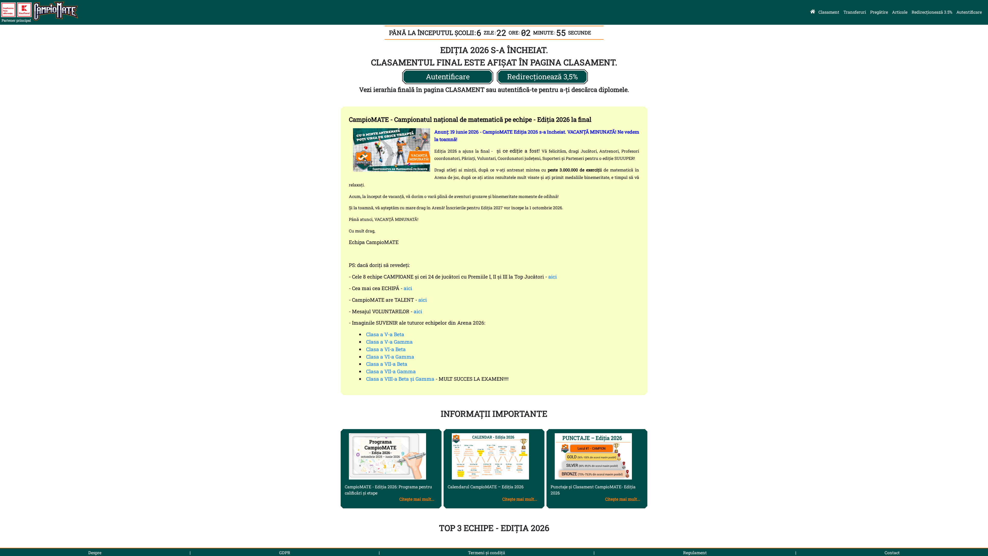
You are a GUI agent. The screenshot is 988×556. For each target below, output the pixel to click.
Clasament (828, 12)
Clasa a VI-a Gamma (390, 356)
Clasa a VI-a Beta (386, 349)
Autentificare (969, 12)
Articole (899, 12)
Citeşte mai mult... (416, 499)
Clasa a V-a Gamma (389, 341)
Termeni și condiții (486, 552)
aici (552, 276)
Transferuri (854, 12)
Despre (94, 552)
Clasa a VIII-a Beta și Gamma (400, 379)
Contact (892, 552)
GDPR (284, 552)
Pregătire (879, 12)
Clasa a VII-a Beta (386, 364)
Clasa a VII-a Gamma (391, 371)
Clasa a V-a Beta (385, 334)
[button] (447, 76)
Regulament (695, 552)
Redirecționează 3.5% (932, 12)
